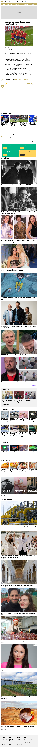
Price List (10, 744)
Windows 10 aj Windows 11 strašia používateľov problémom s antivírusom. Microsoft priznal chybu (14, 454)
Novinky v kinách (18, 4)
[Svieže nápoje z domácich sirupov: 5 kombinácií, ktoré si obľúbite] (23, 465)
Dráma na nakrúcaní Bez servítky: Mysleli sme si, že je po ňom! (13, 134)
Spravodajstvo (19, 739)
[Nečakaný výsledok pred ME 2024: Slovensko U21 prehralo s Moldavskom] (14, 118)
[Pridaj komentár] (2, 75)
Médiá (1, 126)
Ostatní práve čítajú (30, 132)
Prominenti (3, 405)
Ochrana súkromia (4, 740)
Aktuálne (3, 4)
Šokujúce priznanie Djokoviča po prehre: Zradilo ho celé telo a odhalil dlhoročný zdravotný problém (5, 434)
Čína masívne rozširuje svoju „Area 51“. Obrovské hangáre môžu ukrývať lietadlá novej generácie (23, 454)
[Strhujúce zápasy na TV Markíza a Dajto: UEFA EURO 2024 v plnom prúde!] (5, 118)
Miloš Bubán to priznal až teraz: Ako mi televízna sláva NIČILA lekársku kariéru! (7, 402)
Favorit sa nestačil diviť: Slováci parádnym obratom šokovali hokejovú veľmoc (13, 434)
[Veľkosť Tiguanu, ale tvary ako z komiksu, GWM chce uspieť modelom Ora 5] (33, 428)
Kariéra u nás (3, 743)
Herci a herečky (26, 4)
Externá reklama (11, 740)
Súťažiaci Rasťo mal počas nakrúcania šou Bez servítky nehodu (29, 402)
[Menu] (36, 4)
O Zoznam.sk (4, 737)
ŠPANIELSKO (16, 79)
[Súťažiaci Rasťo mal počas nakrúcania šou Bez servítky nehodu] (30, 395)
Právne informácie (4, 739)
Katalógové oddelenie (20, 743)
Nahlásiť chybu (7, 87)
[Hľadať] (34, 4)
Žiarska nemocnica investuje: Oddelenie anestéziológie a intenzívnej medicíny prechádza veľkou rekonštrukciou (4, 420)
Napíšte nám (3, 744)
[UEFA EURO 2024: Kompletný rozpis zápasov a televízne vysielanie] (33, 118)
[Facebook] (25, 737)
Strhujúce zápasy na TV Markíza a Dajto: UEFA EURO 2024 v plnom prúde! (5, 124)
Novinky (11, 20)
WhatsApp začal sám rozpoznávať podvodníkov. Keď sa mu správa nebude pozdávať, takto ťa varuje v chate (4, 454)
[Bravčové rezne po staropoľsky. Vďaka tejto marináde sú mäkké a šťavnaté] (5, 465)
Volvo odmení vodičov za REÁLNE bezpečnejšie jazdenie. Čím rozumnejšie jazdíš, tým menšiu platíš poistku (23, 434)
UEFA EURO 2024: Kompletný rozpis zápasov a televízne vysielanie (32, 124)
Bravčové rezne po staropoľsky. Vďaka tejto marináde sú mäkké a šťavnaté (4, 471)
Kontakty (18, 737)
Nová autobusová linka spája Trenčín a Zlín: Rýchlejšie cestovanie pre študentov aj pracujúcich (14, 420)
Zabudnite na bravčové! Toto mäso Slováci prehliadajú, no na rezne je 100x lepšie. (14, 471)
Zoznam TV (5, 389)
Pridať (30, 83)
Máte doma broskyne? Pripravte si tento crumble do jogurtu (33, 470)
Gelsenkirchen (26, 79)
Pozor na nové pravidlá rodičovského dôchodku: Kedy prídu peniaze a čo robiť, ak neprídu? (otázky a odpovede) (23, 420)
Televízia (32, 4)
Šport (11, 126)
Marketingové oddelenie (20, 744)
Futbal (14, 404)
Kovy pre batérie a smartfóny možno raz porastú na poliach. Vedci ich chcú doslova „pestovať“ (33, 454)
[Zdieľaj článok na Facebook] (2, 79)
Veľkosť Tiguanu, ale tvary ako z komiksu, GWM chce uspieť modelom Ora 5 (32, 434)
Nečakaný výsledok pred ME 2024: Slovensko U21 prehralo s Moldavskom (14, 124)
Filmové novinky (10, 4)
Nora (23, 1)
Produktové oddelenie (20, 740)
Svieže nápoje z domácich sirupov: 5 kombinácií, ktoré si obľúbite (23, 471)
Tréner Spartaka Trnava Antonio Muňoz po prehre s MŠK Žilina (18, 402)
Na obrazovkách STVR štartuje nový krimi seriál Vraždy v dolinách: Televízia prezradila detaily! (19, 137)
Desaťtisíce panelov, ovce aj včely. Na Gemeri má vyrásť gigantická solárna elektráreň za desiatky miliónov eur (33, 420)
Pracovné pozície (5, 142)
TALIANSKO (21, 79)
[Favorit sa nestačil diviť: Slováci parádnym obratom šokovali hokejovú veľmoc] (14, 428)
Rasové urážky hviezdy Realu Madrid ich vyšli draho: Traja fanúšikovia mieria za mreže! (23, 124)
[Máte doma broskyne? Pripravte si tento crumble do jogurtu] (33, 465)
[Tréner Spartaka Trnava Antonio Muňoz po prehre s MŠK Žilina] (19, 395)
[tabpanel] (19, 136)
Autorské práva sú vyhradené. (28, 740)
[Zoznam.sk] (26, 742)
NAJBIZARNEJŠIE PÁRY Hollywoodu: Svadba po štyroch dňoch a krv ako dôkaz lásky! (17, 136)
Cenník (10, 743)
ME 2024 (11, 79)
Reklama (10, 737)
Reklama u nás (11, 739)
